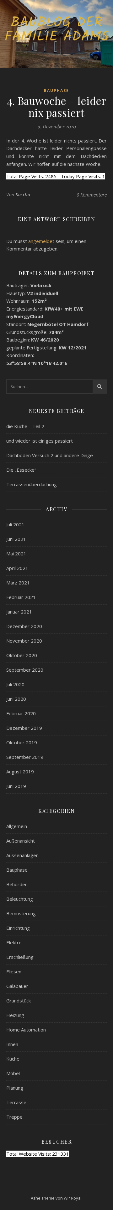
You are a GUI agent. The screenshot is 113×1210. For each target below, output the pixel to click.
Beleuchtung (19, 899)
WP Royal (73, 1198)
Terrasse (16, 1102)
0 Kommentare (92, 194)
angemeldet (41, 241)
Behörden (17, 884)
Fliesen (13, 971)
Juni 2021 (16, 539)
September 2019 (24, 757)
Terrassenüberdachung (31, 484)
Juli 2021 (15, 524)
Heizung (15, 1015)
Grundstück (18, 1000)
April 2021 (17, 568)
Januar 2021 (19, 611)
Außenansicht (20, 841)
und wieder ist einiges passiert (39, 441)
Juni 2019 (16, 786)
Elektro (14, 942)
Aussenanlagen (22, 855)
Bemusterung (21, 913)
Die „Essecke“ (21, 470)
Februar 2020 (21, 713)
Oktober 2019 (21, 742)
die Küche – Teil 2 (25, 426)
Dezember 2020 (24, 626)
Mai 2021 (16, 553)
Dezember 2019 (24, 728)
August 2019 (20, 771)
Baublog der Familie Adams (56, 30)
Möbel (13, 1073)
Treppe (14, 1117)
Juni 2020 (16, 699)
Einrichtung (18, 928)
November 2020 (24, 641)
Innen (12, 1044)
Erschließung (20, 957)
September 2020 (24, 670)
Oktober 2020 (21, 655)
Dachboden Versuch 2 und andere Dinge (49, 455)
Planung (14, 1088)
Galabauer (17, 986)
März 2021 (18, 582)
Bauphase (56, 90)
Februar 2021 (21, 597)
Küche (12, 1059)
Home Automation (26, 1029)
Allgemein (16, 826)
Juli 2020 (15, 684)
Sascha (23, 194)
